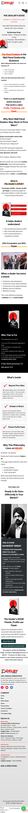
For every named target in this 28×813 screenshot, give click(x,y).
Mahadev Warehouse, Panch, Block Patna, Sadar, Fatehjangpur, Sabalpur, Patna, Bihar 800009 (13, 748)
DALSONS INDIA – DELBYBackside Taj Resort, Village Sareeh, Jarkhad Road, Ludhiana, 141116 (14, 727)
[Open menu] (26, 3)
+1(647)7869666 (16, 761)
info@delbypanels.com (11, 733)
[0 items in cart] (22, 3)
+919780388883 (15, 731)
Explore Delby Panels (8, 641)
